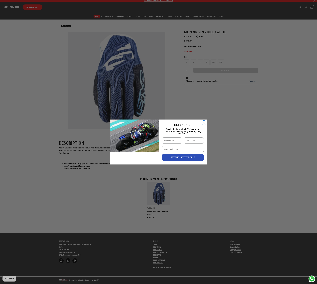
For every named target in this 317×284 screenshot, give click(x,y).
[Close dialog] (204, 123)
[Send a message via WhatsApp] (312, 279)
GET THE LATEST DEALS (183, 157)
